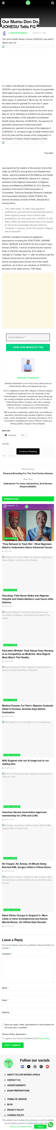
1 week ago (8, 606)
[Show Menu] (3, 2)
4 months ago (8, 871)
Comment (7, 953)
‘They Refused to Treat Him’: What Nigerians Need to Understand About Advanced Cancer (27, 545)
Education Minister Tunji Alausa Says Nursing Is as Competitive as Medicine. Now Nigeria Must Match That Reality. (27, 654)
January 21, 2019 (39, 32)
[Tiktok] (35, 1066)
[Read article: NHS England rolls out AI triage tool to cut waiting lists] (28, 739)
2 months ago (8, 716)
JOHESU (12, 455)
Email (5, 1000)
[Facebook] (22, 1066)
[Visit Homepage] (28, 2)
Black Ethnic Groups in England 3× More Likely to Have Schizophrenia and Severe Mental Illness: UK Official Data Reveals (25, 919)
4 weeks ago (8, 661)
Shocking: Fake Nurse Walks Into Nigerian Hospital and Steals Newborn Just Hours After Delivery (27, 599)
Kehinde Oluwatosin (18, 32)
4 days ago (7, 551)
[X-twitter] (28, 1066)
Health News (10, 538)
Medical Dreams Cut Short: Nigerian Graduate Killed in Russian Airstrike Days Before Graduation (27, 709)
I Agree (40, 1126)
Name (5, 987)
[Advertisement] (28, 300)
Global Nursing (11, 755)
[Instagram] (41, 1066)
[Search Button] (52, 2)
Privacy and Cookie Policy (21, 1126)
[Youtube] (47, 1066)
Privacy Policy (43, 1038)
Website (6, 1012)
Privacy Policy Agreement (15, 1034)
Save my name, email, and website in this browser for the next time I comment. (29, 1026)
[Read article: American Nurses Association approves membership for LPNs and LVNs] (28, 790)
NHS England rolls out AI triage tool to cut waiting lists (25, 762)
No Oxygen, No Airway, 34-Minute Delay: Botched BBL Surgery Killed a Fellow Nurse (26, 865)
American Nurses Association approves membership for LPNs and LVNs (24, 813)
